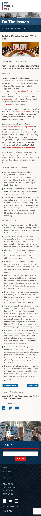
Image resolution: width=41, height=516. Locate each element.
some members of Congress (24, 91)
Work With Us (9, 487)
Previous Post (10, 385)
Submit (20, 458)
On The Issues (8, 475)
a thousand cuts (10, 99)
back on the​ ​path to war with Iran (21, 147)
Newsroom (7, 471)
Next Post (33, 385)
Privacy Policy (8, 511)
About (5, 468)
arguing (9, 104)
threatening (30, 132)
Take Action (7, 478)
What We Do (8, 484)
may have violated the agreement (20, 126)
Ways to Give (8, 491)
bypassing (14, 154)
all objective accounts (22, 111)
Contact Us (8, 494)
